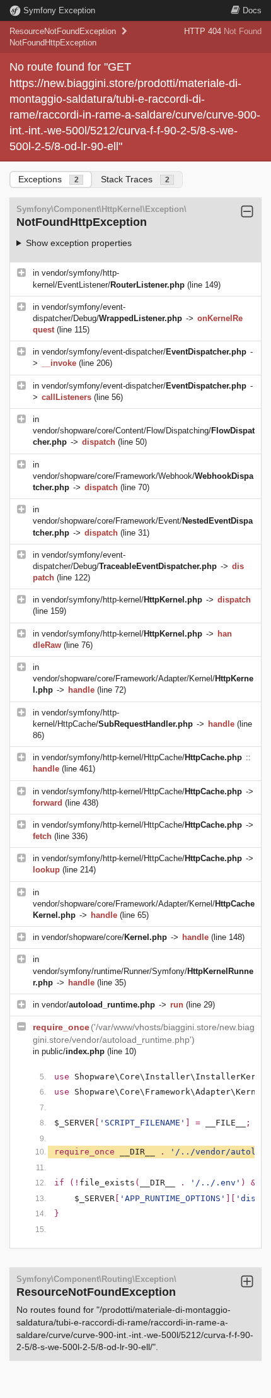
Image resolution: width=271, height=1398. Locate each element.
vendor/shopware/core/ (104, 937)
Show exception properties (79, 243)
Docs (252, 10)
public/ (73, 1051)
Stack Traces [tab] (135, 179)
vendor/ (98, 1004)
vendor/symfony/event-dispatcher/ (144, 351)
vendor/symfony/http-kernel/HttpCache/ (142, 757)
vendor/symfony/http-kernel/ (122, 599)
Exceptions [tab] (48, 179)
